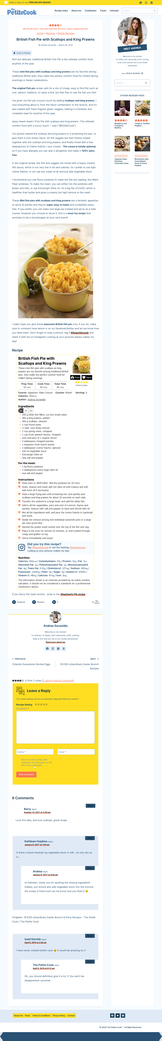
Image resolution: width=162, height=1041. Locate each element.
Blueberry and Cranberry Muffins (121, 125)
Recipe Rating (24, 704)
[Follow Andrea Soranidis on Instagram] (52, 648)
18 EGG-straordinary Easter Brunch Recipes (79, 664)
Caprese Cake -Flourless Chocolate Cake (121, 161)
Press (27, 1015)
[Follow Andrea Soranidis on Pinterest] (58, 648)
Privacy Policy (59, 1015)
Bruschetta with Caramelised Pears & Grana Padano (142, 162)
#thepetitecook (80, 332)
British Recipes (30, 29)
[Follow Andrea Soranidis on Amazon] (63, 648)
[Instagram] (146, 2)
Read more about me (55, 642)
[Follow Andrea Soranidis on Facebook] (47, 648)
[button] (50, 25)
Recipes (50, 33)
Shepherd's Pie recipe (72, 594)
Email (62, 752)
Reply (90, 805)
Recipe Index (61, 10)
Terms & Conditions (41, 1015)
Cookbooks (90, 10)
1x (21, 410)
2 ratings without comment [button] (58, 680)
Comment (22, 708)
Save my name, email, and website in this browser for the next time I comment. (36, 762)
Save (88, 377)
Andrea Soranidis (48, 45)
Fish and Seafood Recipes (52, 29)
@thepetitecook (40, 547)
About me (76, 10)
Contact (71, 1015)
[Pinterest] (151, 2)
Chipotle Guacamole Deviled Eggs (31, 662)
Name (21, 752)
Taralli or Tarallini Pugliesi (142, 124)
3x (31, 410)
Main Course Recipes (77, 29)
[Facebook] (140, 2)
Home (40, 33)
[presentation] (122, 108)
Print (77, 377)
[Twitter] (118, 1015)
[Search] (146, 83)
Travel (103, 10)
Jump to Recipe (23, 53)
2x (26, 410)
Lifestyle (114, 10)
